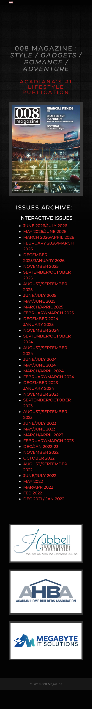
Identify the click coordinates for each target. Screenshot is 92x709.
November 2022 (41, 452)
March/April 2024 (43, 371)
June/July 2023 (39, 423)
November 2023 (41, 394)
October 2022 (38, 458)
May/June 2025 (39, 301)
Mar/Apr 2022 (38, 487)
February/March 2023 (48, 440)
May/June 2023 (39, 429)
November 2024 (41, 330)
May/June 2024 (39, 365)
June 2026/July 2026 (45, 225)
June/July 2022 (39, 475)
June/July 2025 (39, 295)
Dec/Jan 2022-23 (40, 446)
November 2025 (41, 266)
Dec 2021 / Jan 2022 (43, 498)
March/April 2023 (43, 435)
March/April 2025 (43, 307)
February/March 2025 (48, 312)
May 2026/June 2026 (44, 231)
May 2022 (33, 481)
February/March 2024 (48, 376)
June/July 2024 (40, 359)
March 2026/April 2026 (48, 237)
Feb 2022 (32, 493)
